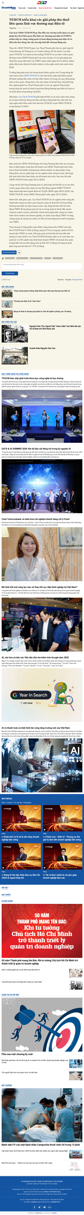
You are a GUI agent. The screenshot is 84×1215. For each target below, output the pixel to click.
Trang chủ (12, 15)
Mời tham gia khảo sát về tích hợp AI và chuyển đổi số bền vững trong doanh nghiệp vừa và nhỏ (35, 1061)
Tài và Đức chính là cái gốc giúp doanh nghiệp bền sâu (60, 876)
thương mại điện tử (36, 258)
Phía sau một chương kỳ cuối (17, 1054)
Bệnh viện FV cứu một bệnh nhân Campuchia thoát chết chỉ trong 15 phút (41, 1144)
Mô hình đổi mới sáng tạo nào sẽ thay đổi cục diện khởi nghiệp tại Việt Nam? (39, 587)
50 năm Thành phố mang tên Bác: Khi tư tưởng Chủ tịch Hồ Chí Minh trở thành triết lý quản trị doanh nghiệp (40, 962)
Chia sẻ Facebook (10, 252)
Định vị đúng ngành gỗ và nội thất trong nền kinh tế (20, 970)
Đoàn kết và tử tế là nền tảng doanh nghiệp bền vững (20, 838)
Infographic (27, 802)
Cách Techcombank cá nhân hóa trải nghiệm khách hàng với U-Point (35, 519)
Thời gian (68, 280)
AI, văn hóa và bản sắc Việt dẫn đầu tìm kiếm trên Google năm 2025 (35, 657)
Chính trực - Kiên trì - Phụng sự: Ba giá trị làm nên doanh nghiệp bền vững (62, 838)
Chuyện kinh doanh (61, 8)
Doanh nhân (32, 8)
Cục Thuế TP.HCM (27, 97)
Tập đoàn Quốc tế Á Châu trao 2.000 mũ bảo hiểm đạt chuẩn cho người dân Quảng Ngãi (35, 1151)
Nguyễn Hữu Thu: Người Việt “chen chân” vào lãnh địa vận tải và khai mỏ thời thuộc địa (55, 327)
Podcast (9, 802)
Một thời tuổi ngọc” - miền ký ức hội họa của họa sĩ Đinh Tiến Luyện (27, 1163)
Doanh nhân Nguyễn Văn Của (42, 348)
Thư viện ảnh (17, 802)
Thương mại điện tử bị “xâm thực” (27, 301)
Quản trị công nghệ (40, 15)
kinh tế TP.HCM (57, 258)
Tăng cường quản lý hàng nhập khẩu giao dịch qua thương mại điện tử (42, 291)
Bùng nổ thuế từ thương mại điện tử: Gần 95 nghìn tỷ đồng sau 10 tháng (42, 311)
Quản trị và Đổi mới (45, 8)
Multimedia (7, 798)
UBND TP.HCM (30, 75)
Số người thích (77, 280)
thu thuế (47, 258)
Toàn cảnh (22, 8)
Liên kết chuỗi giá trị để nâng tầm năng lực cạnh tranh (22, 982)
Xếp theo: (61, 280)
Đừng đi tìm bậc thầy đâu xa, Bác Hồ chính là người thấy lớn (21, 876)
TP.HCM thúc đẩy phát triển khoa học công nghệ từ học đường (32, 378)
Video (4, 802)
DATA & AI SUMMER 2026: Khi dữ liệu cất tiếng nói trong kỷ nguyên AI (36, 448)
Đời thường (7, 1085)
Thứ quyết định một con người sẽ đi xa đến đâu (19, 1072)
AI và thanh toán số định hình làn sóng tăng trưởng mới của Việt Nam (36, 728)
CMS (38, 1213)
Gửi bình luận (9, 273)
